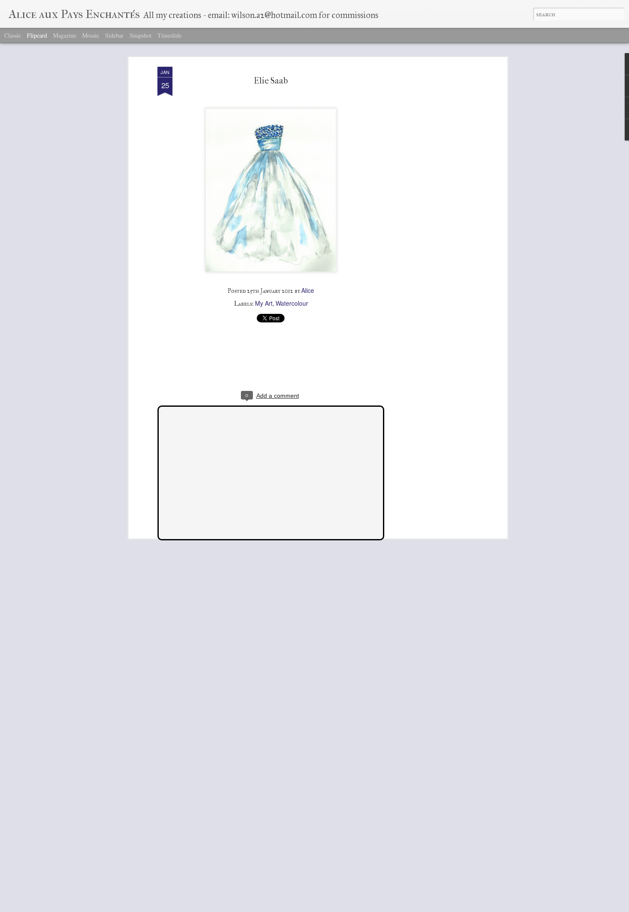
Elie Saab (271, 81)
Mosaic (90, 35)
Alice (307, 290)
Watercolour (292, 303)
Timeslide (169, 35)
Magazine (64, 35)
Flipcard (37, 35)
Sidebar (114, 35)
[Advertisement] (431, 201)
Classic (12, 35)
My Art (264, 303)
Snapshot (140, 35)
